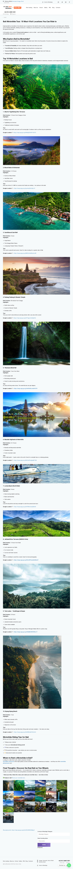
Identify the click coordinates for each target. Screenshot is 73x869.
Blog (53, 7)
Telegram (13, 14)
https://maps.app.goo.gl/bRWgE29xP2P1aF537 (25, 132)
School (41, 7)
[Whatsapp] (69, 865)
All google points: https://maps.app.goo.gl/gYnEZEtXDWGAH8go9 (19, 830)
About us (36, 7)
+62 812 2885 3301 (10, 12)
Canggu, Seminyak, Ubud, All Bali (46, 860)
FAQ (50, 7)
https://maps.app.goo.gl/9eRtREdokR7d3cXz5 (25, 732)
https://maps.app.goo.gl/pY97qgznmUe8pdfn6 (25, 318)
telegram (68, 862)
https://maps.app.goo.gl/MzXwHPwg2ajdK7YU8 (25, 460)
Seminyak (14, 1)
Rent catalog (29, 7)
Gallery (45, 7)
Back (5, 17)
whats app (62, 862)
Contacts (58, 7)
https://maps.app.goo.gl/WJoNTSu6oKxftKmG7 (26, 560)
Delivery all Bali (42, 862)
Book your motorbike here (18, 777)
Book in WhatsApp (48, 2)
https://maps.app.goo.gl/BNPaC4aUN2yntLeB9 (25, 253)
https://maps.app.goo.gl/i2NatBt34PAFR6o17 (25, 632)
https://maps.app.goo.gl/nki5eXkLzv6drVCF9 (25, 388)
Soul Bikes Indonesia (8, 761)
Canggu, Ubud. (20, 1)
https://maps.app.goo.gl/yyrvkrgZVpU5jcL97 (24, 188)
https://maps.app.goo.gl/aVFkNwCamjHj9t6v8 (25, 506)
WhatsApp (6, 14)
